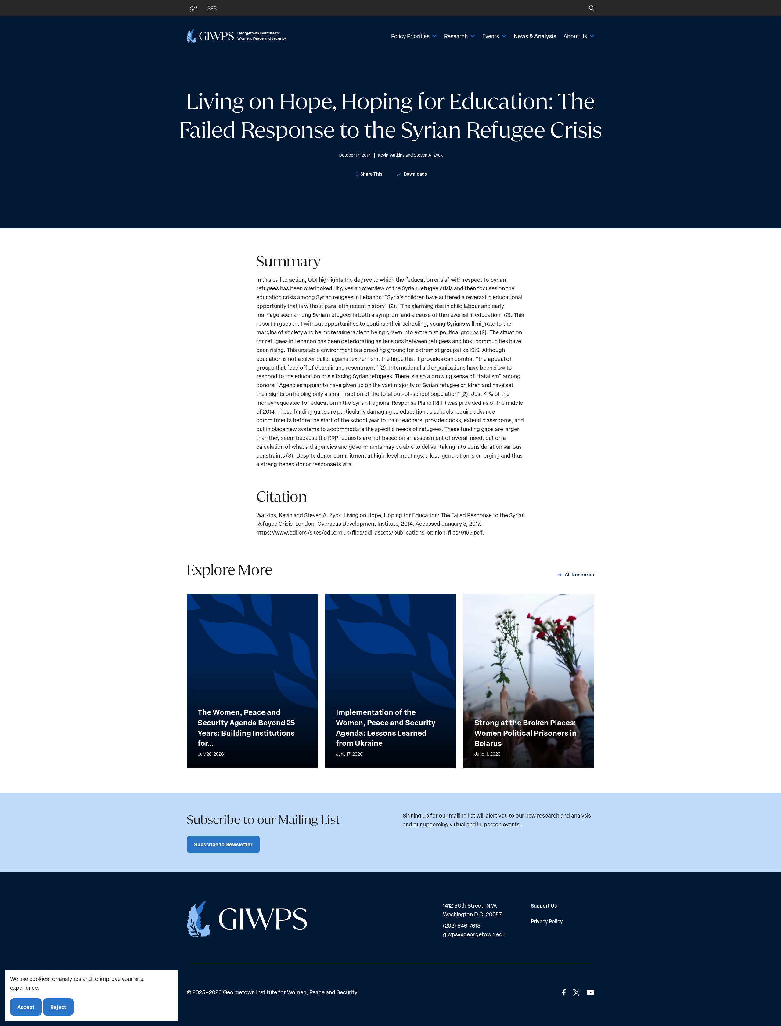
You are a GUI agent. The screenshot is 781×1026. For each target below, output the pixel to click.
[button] (587, 8)
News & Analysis (535, 36)
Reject (58, 1006)
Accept (25, 1006)
